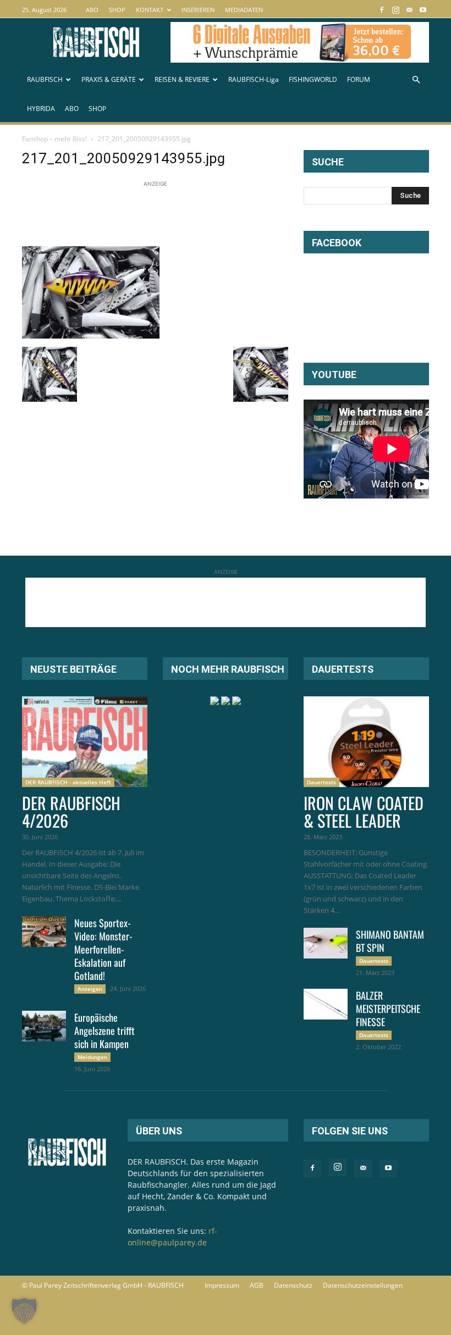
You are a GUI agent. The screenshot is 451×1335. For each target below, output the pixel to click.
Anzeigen (90, 989)
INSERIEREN (198, 9)
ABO (92, 9)
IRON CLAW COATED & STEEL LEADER (364, 811)
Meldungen (92, 1057)
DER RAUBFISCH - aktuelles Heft (68, 782)
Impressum (222, 1285)
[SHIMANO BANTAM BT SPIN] (326, 943)
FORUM (358, 79)
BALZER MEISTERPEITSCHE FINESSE (388, 1008)
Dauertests (321, 782)
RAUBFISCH (45, 79)
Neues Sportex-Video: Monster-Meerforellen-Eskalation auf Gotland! (103, 949)
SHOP (117, 9)
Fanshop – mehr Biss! (54, 138)
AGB (256, 1285)
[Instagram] (395, 9)
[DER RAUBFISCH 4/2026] (84, 741)
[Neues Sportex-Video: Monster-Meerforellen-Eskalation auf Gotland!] (44, 931)
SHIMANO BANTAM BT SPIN (390, 941)
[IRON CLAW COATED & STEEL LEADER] (366, 741)
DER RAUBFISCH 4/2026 (71, 811)
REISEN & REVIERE (182, 79)
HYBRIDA (41, 108)
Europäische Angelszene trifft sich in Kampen (104, 1030)
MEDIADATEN (244, 9)
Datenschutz (293, 1285)
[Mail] (409, 9)
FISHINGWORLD (313, 79)
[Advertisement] (222, 214)
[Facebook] (382, 9)
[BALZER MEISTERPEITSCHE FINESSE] (326, 1004)
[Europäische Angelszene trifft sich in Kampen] (44, 1026)
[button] (416, 80)
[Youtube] (423, 9)
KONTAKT (149, 9)
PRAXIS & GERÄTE (108, 79)
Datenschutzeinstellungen (363, 1285)
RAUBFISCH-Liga (253, 79)
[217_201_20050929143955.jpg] (91, 335)
